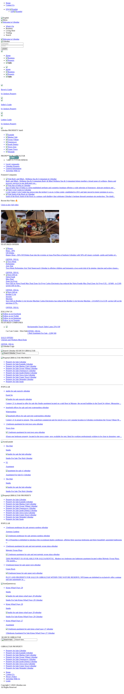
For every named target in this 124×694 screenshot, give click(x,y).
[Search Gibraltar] (8, 353)
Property (11, 60)
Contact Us (10, 5)
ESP (12, 11)
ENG (8, 9)
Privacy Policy (11, 677)
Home (8, 3)
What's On (10, 26)
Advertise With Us (13, 679)
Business (11, 58)
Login (8, 681)
